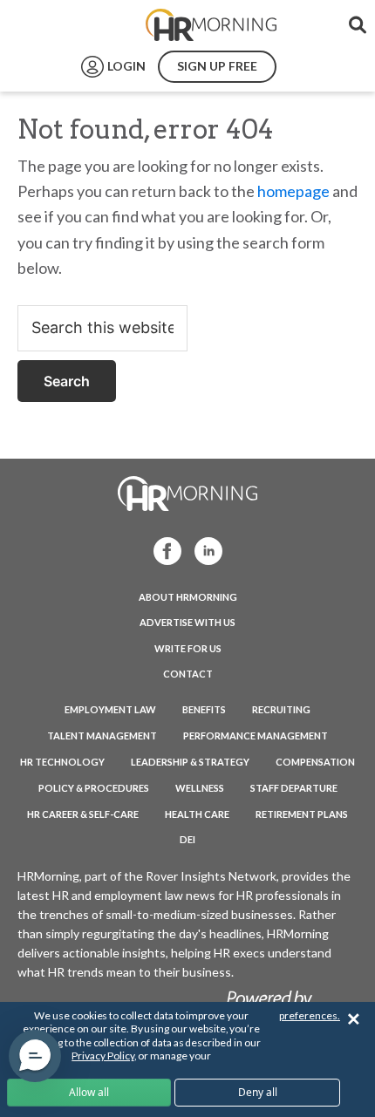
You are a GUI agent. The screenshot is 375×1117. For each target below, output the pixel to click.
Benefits (204, 709)
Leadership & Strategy (190, 761)
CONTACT (188, 673)
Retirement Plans (302, 814)
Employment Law (110, 709)
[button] (35, 1056)
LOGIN (126, 65)
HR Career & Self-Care (83, 814)
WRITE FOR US (188, 648)
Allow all (89, 1092)
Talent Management (102, 735)
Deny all (257, 1092)
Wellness (199, 787)
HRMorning (211, 25)
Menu (54, 25)
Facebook (162, 549)
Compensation (315, 761)
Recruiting (281, 709)
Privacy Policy (102, 1055)
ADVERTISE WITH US (187, 622)
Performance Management (255, 735)
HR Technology (62, 761)
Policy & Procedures (93, 787)
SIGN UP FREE (217, 65)
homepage (293, 191)
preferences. (309, 1015)
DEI (187, 839)
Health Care (197, 814)
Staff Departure (294, 787)
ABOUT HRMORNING (188, 597)
